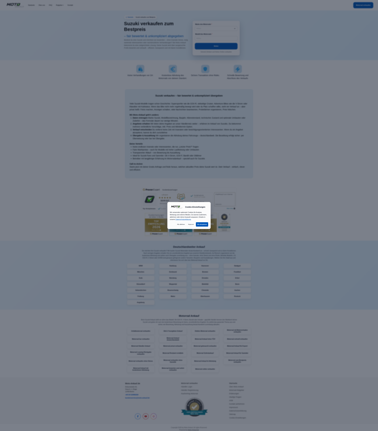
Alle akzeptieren (202, 224)
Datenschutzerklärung (183, 219)
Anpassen (191, 224)
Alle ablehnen (181, 224)
